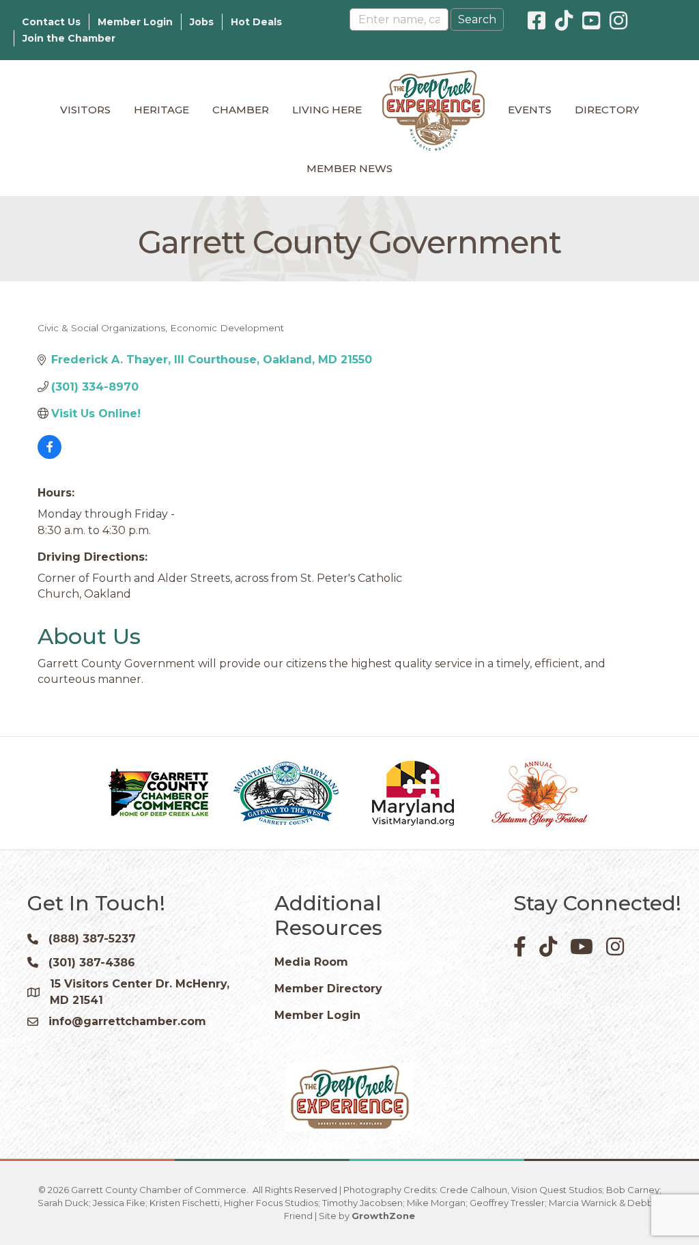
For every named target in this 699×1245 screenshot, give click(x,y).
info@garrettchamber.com (127, 1021)
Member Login (135, 22)
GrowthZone (383, 1215)
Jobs (202, 22)
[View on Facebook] (49, 455)
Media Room (311, 961)
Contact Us (51, 22)
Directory (607, 109)
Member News (349, 168)
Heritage (161, 109)
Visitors (85, 109)
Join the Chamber (69, 38)
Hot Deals (256, 22)
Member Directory (328, 988)
